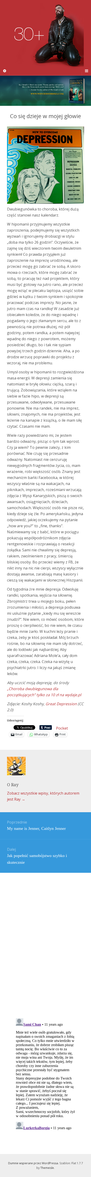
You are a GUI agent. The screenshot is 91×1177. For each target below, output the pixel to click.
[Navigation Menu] (86, 70)
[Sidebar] (4, 70)
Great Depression (61, 703)
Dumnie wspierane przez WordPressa (33, 1163)
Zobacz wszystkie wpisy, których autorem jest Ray (43, 796)
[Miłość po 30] (45, 37)
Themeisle (47, 1168)
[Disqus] (45, 937)
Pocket (62, 728)
